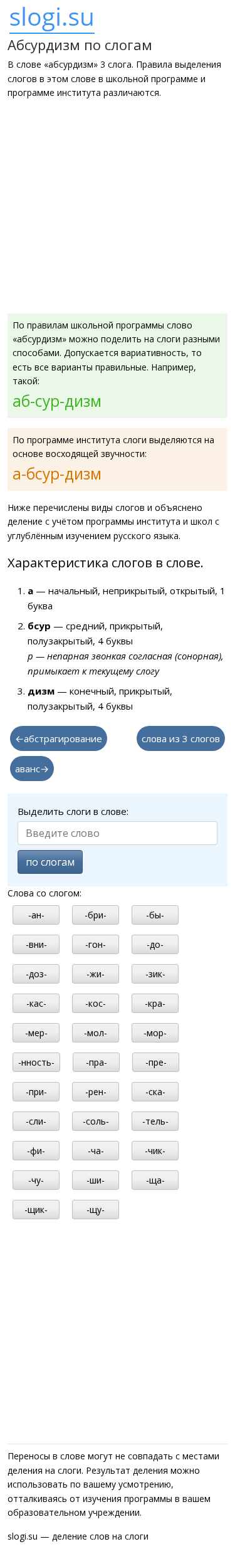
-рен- (96, 1092)
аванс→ (32, 768)
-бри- (96, 915)
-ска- (155, 1092)
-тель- (155, 1121)
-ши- (95, 1180)
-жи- (95, 974)
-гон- (95, 944)
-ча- (96, 1151)
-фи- (36, 1151)
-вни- (36, 944)
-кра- (155, 1003)
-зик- (155, 974)
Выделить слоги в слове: (73, 811)
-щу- (95, 1209)
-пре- (156, 1062)
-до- (155, 944)
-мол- (95, 1033)
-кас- (36, 1003)
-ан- (36, 915)
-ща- (155, 1180)
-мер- (36, 1033)
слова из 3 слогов (181, 738)
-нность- (36, 1062)
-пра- (96, 1062)
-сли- (36, 1121)
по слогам (50, 862)
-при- (36, 1092)
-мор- (155, 1033)
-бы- (155, 915)
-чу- (36, 1180)
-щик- (36, 1209)
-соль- (96, 1121)
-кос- (95, 1003)
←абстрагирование (58, 738)
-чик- (155, 1151)
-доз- (36, 974)
